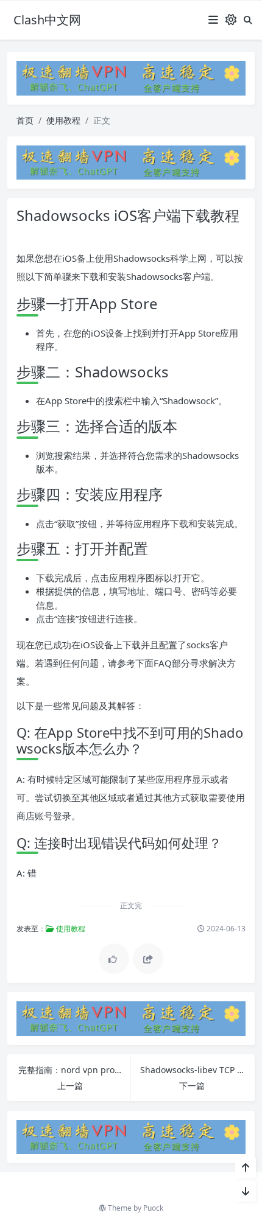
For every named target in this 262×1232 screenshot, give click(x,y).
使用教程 (63, 120)
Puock (153, 1208)
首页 (25, 120)
